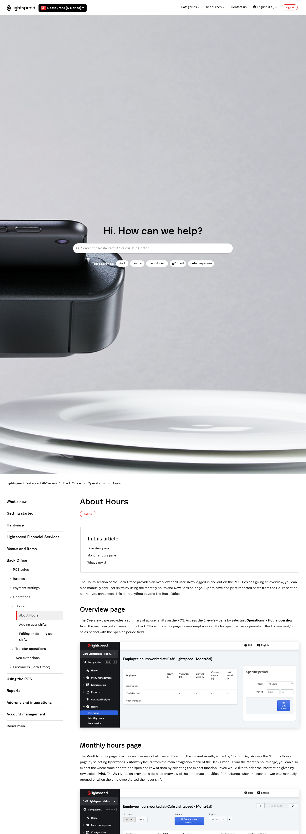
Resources (214, 7)
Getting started (20, 513)
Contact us (239, 7)
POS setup (21, 569)
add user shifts (113, 588)
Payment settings (26, 588)
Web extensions (27, 658)
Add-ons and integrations (29, 703)
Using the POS (19, 679)
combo (137, 263)
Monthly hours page (101, 555)
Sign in (290, 7)
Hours (116, 483)
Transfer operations (30, 648)
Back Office (72, 483)
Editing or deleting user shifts (37, 636)
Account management (26, 714)
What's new (17, 502)
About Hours (29, 615)
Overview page (98, 548)
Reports (13, 691)
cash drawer (157, 263)
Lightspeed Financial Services (33, 537)
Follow (88, 514)
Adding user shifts (33, 624)
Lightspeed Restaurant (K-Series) (32, 483)
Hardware (15, 525)
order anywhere (201, 263)
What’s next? (96, 562)
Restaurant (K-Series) (64, 8)
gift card (178, 263)
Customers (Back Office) (31, 667)
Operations (96, 483)
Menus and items (22, 549)
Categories (189, 7)
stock (122, 263)
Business (19, 578)
